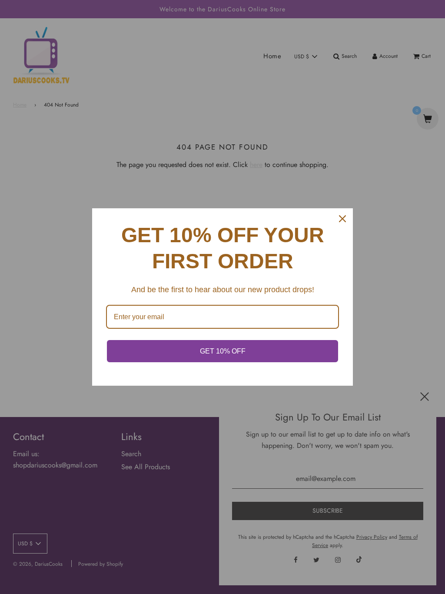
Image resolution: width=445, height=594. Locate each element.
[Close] (342, 218)
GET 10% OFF (223, 351)
